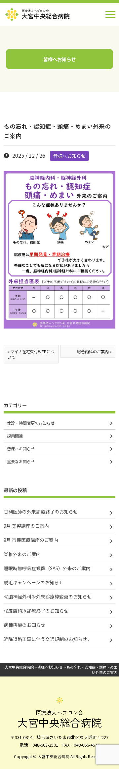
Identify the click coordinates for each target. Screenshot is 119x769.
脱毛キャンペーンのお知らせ (33, 582)
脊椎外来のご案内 (22, 554)
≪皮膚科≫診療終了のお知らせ (36, 611)
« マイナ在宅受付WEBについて (31, 354)
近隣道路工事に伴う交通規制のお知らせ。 (48, 639)
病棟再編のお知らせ (24, 625)
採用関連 (15, 436)
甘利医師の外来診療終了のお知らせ (41, 512)
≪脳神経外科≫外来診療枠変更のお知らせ (48, 596)
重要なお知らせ (21, 461)
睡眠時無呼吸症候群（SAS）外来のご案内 (47, 568)
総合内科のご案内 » (94, 351)
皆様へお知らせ (69, 155)
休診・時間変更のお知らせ (31, 423)
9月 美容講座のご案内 (26, 526)
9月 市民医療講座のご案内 (31, 540)
